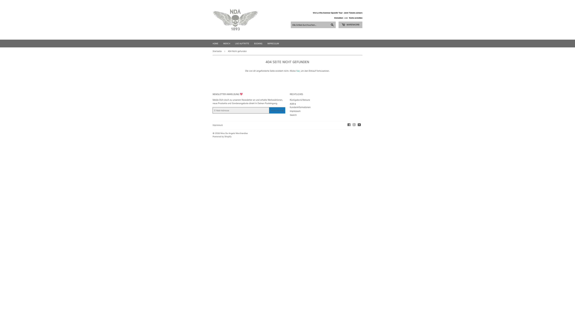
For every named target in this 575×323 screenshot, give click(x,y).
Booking (258, 43)
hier (298, 71)
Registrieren (277, 110)
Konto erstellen (355, 18)
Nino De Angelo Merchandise (234, 133)
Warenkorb (352, 24)
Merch (226, 43)
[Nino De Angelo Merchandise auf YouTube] (359, 125)
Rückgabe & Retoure (300, 100)
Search (293, 115)
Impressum (273, 43)
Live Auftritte (242, 43)
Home (215, 43)
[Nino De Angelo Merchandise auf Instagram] (354, 125)
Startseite (217, 51)
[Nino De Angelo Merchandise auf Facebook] (349, 125)
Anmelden (338, 18)
